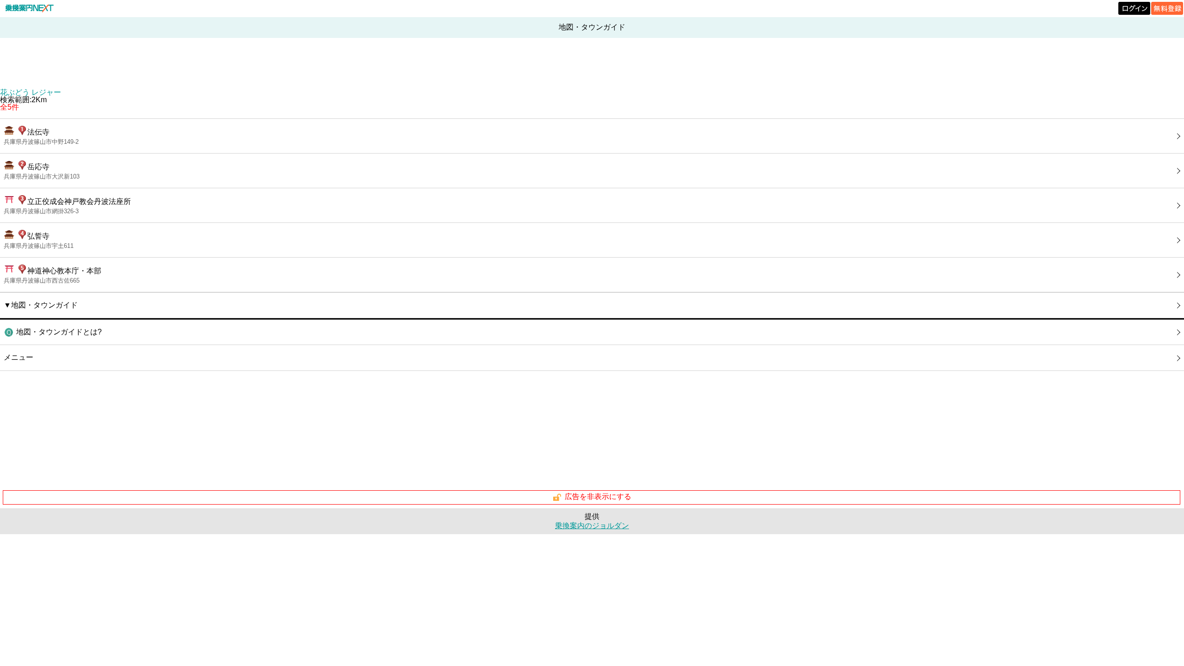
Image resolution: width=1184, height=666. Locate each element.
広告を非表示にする (598, 497)
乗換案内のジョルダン (592, 526)
